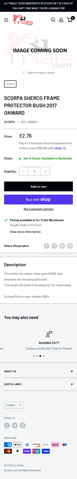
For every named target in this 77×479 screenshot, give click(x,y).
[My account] (61, 20)
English (10, 405)
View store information (25, 231)
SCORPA (9, 122)
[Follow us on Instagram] (22, 425)
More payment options (38, 209)
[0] (69, 19)
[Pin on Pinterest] (54, 246)
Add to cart (39, 186)
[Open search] (53, 20)
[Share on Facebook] (46, 246)
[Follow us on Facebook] (7, 425)
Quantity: (10, 171)
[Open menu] (6, 20)
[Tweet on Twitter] (62, 246)
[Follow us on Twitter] (15, 425)
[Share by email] (70, 246)
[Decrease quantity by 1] (23, 171)
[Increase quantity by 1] (45, 171)
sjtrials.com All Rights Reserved (22, 470)
